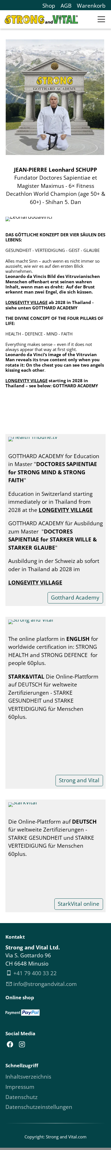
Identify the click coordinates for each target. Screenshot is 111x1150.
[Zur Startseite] (41, 19)
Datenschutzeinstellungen (38, 1107)
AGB (66, 5)
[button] (101, 19)
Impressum (19, 1087)
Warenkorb (91, 5)
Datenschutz (21, 1097)
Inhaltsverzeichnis (28, 1076)
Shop (48, 5)
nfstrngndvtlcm (46, 984)
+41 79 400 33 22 (35, 973)
